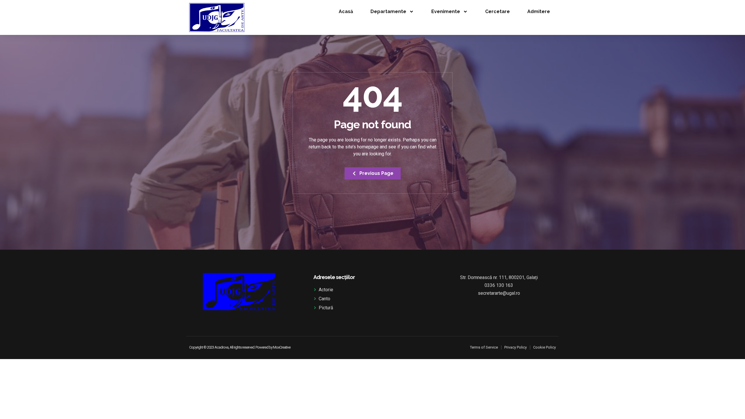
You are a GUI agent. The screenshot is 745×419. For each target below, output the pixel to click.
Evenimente (445, 11)
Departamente (388, 11)
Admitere (538, 11)
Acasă (346, 11)
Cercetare (497, 11)
